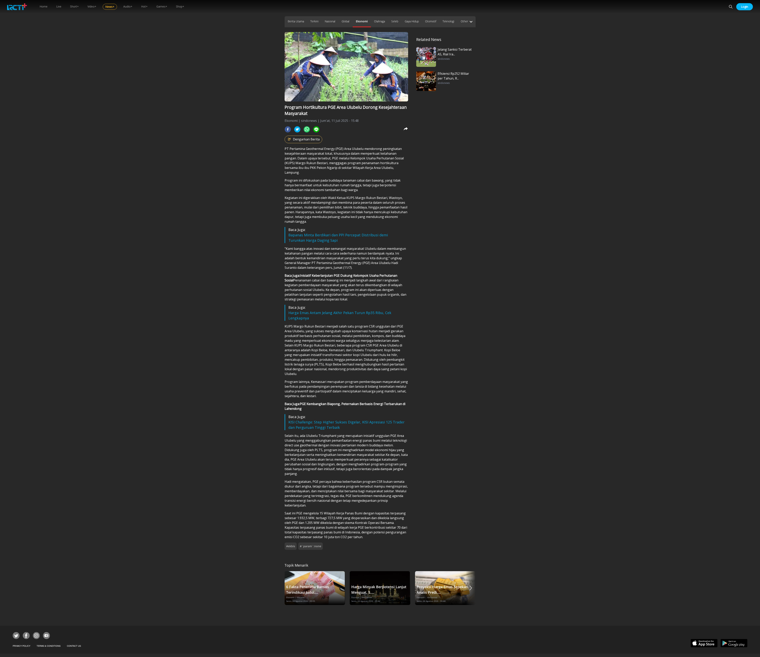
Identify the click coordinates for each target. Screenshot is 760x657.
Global (345, 21)
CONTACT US (74, 645)
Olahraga (379, 21)
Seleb (394, 21)
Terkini (314, 21)
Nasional (330, 21)
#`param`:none (310, 546)
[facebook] (288, 129)
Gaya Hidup (412, 21)
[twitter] (297, 129)
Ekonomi (362, 21)
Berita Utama (296, 21)
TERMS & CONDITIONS (49, 645)
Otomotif (430, 21)
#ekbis (290, 546)
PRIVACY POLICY (21, 645)
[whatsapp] (307, 129)
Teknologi (448, 21)
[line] (316, 129)
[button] (471, 588)
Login (744, 7)
